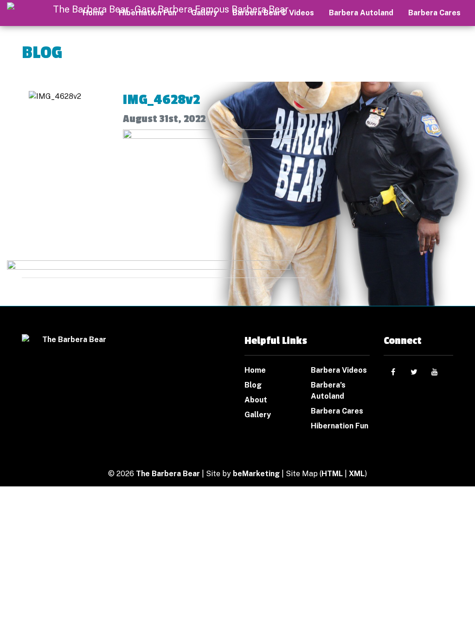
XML (357, 473)
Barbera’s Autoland (328, 391)
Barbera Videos (339, 370)
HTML (332, 473)
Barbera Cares (434, 12)
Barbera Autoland (361, 12)
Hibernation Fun (339, 425)
